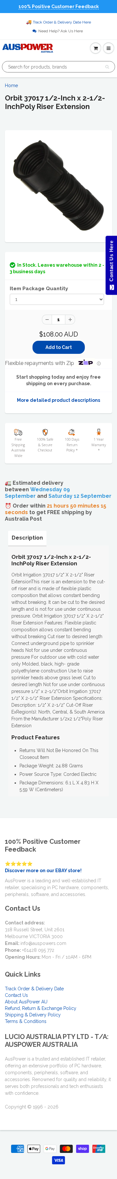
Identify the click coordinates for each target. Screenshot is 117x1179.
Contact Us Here (111, 263)
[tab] (27, 537)
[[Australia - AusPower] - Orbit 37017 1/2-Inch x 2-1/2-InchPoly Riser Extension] (58, 185)
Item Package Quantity (39, 288)
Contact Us (16, 995)
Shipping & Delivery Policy (33, 1014)
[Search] (107, 67)
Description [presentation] (27, 538)
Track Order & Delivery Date (34, 988)
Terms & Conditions (25, 1021)
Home (11, 85)
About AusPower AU (26, 1001)
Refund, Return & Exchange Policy (40, 1008)
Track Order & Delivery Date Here (62, 22)
